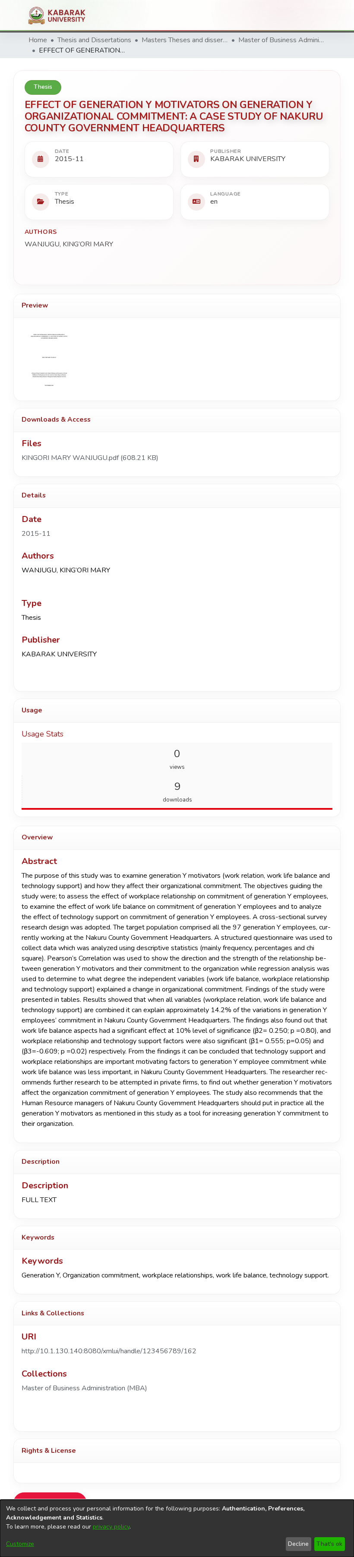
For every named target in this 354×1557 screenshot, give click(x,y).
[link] (90, 458)
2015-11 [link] (36, 533)
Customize (20, 1544)
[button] (84, 1388)
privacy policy (111, 1527)
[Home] (60, 15)
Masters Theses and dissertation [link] (185, 40)
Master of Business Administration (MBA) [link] (281, 40)
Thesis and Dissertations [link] (94, 40)
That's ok (329, 1544)
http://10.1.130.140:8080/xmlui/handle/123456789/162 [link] (109, 1351)
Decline (298, 1544)
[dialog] (177, 1528)
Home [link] (37, 40)
